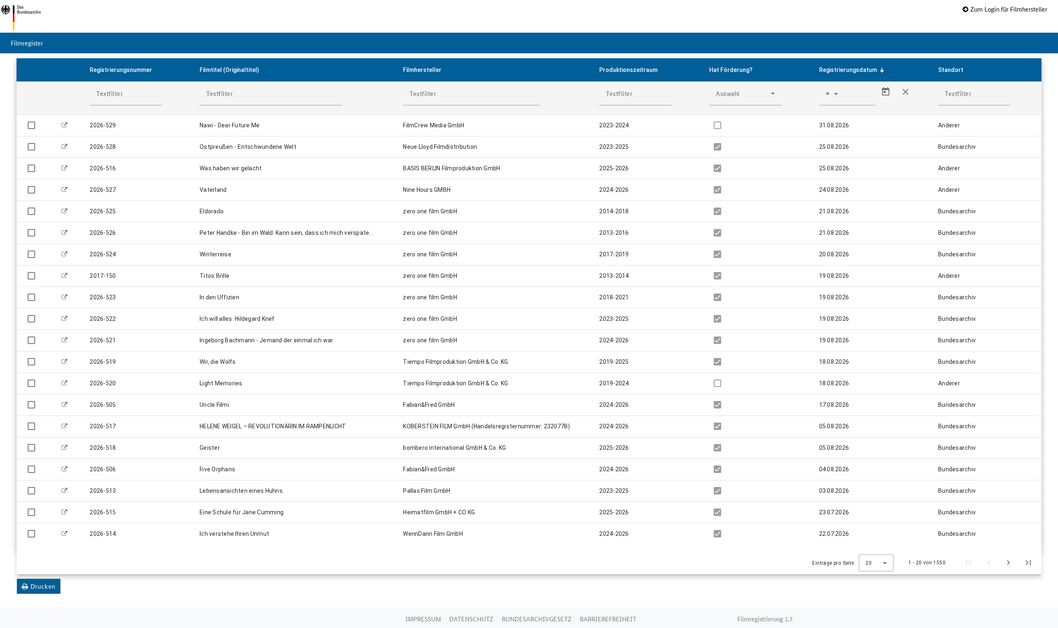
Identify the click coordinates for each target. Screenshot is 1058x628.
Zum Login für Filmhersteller (1008, 9)
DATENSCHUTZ (471, 618)
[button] (138, 69)
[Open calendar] (886, 92)
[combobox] (745, 93)
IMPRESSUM (423, 618)
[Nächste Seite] (1008, 563)
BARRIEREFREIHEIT (608, 618)
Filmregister (27, 42)
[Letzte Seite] (1028, 563)
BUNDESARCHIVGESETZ (537, 618)
